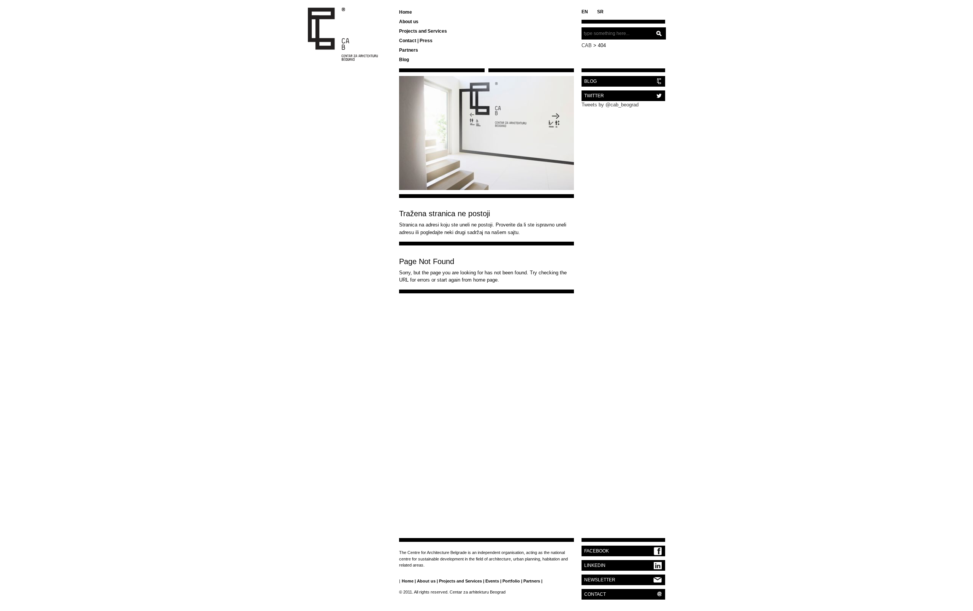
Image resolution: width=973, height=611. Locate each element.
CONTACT (595, 594)
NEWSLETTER (599, 580)
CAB (587, 45)
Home (405, 12)
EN (585, 11)
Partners (408, 50)
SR (600, 11)
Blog (404, 59)
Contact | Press (416, 40)
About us (408, 21)
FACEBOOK (596, 551)
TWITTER (594, 95)
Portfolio (511, 581)
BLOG (590, 81)
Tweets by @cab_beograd (610, 105)
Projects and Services (423, 31)
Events (492, 581)
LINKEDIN (594, 565)
